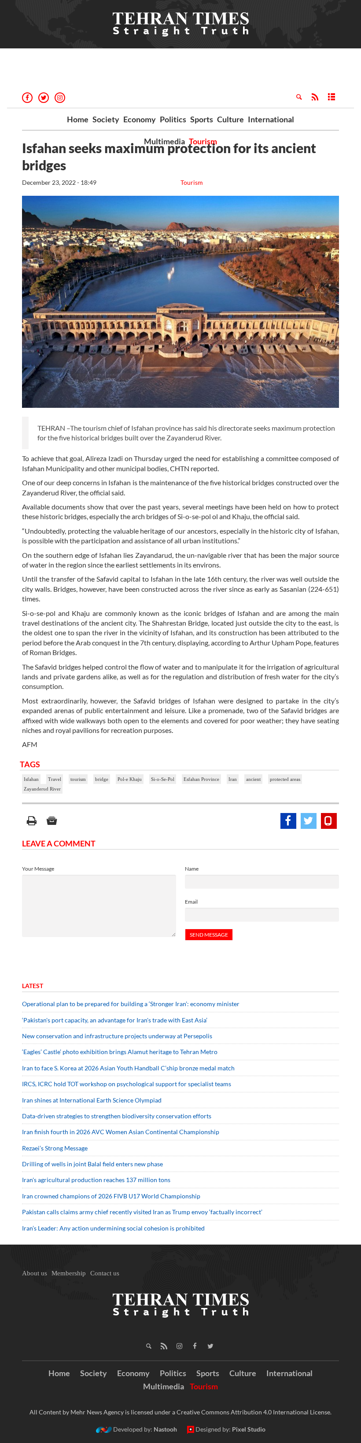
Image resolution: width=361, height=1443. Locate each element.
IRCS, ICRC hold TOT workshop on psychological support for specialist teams (126, 1084)
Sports (201, 119)
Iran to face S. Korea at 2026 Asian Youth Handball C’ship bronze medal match (128, 1068)
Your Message (38, 868)
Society (105, 119)
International (271, 119)
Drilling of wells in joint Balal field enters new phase (92, 1164)
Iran (232, 779)
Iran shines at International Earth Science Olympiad (92, 1100)
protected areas (285, 779)
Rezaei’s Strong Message (55, 1148)
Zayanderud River (42, 788)
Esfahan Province (201, 779)
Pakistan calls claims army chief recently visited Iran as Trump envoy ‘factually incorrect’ (142, 1212)
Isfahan (31, 779)
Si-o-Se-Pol (162, 779)
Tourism (203, 141)
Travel (54, 779)
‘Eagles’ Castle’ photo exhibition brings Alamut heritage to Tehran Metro (119, 1051)
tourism (78, 779)
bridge (101, 779)
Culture (230, 119)
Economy (139, 119)
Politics (173, 119)
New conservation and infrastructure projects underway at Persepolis (117, 1036)
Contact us (104, 1273)
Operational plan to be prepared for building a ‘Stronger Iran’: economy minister (130, 1003)
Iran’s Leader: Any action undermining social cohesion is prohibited (113, 1228)
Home (77, 119)
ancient (253, 779)
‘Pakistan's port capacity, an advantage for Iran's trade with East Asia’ (114, 1020)
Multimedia (164, 141)
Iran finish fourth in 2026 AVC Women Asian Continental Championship (120, 1131)
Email (191, 901)
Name (192, 868)
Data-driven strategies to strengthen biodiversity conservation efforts (116, 1116)
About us (34, 1273)
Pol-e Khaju (130, 779)
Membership (69, 1273)
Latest (32, 985)
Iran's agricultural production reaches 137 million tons (96, 1179)
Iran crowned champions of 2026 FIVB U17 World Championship (111, 1196)
